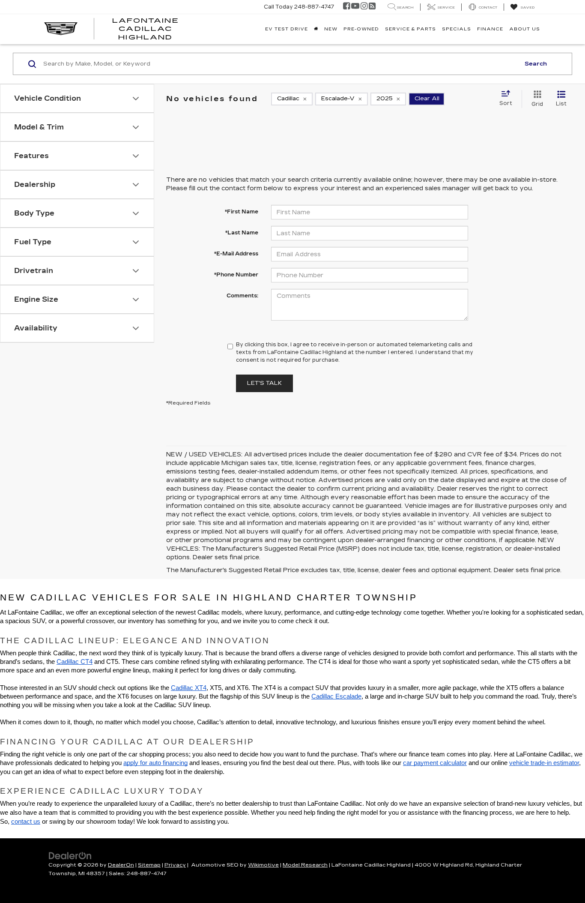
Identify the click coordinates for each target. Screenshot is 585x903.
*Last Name (241, 233)
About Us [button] (524, 29)
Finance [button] (490, 29)
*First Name (241, 212)
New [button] (330, 29)
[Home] (316, 29)
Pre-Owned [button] (361, 29)
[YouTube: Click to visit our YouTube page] (355, 7)
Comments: (242, 296)
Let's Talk (264, 383)
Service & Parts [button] (410, 29)
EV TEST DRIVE (286, 29)
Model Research (305, 865)
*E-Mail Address (236, 254)
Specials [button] (456, 29)
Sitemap (149, 865)
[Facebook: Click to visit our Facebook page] (346, 7)
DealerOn (121, 865)
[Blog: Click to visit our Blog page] (372, 7)
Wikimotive (263, 865)
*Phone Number (236, 275)
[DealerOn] (70, 854)
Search (536, 63)
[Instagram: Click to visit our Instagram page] (364, 7)
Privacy (175, 865)
